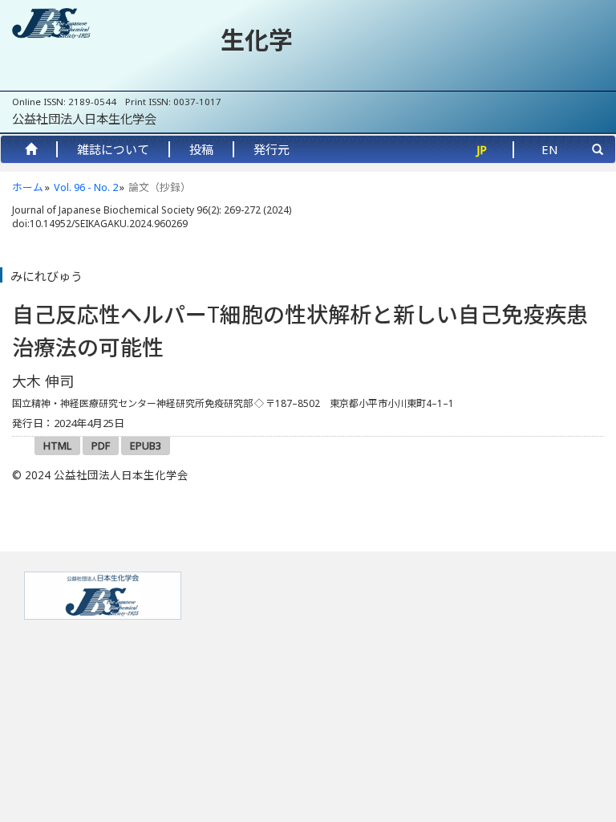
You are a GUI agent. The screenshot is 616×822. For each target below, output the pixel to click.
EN (549, 149)
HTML (57, 445)
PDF (100, 445)
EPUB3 (145, 445)
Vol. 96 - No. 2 (86, 187)
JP (481, 149)
